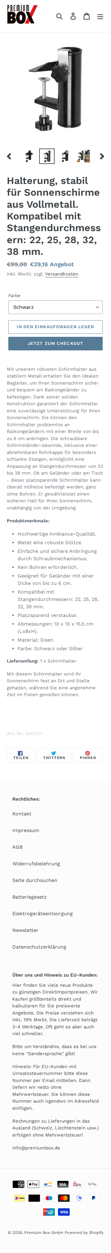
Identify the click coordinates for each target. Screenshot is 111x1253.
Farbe (14, 295)
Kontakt (21, 814)
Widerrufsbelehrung (36, 864)
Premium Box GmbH (43, 1232)
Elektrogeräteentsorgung (42, 913)
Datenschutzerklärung (39, 947)
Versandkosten (61, 274)
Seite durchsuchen (34, 880)
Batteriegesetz (29, 897)
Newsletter (25, 930)
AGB (17, 847)
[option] (28, 156)
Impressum (25, 830)
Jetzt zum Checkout (55, 343)
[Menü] (100, 16)
